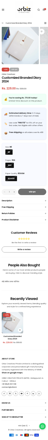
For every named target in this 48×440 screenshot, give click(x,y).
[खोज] (38, 9)
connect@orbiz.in (9, 387)
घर (2, 23)
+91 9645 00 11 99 (9, 384)
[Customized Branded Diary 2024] (12, 323)
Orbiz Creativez (8, 74)
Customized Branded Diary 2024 (12, 337)
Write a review (24, 249)
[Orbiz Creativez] (24, 9)
